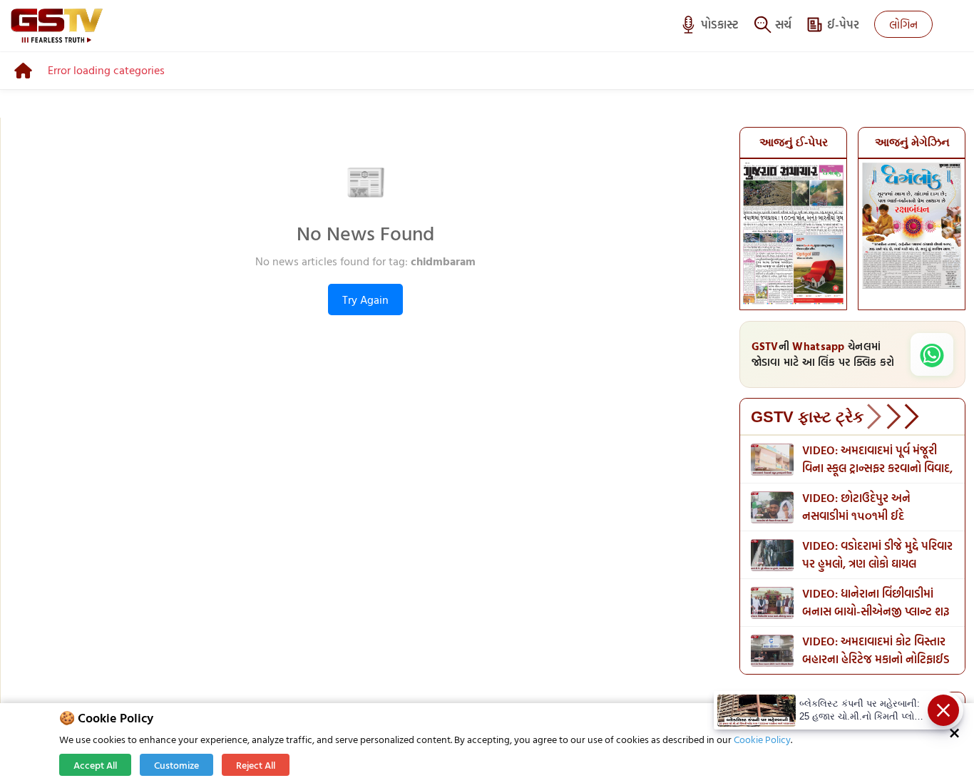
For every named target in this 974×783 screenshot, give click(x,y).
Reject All (255, 764)
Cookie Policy (762, 739)
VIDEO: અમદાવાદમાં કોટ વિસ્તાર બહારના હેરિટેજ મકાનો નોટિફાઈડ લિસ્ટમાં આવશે (876, 659)
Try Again (365, 299)
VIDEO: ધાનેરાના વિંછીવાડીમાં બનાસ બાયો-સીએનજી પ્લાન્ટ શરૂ (876, 602)
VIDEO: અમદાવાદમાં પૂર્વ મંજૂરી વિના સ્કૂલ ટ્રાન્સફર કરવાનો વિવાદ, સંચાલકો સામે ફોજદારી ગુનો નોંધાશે (877, 467)
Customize (176, 764)
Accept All (95, 764)
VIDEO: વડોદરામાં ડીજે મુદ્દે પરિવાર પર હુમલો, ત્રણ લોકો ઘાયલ (877, 554)
